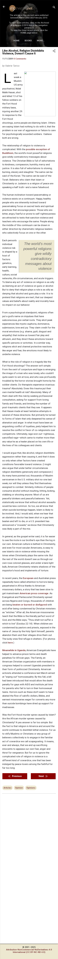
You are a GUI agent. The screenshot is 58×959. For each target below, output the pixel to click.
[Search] (54, 7)
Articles (7, 788)
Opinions (30, 788)
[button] (54, 51)
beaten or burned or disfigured (30, 604)
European (28, 578)
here (10, 642)
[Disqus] (29, 831)
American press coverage (34, 593)
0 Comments (20, 58)
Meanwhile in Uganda (13, 650)
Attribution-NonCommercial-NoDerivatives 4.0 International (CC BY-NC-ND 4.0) (29, 950)
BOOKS (28, 40)
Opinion (19, 788)
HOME (16, 40)
